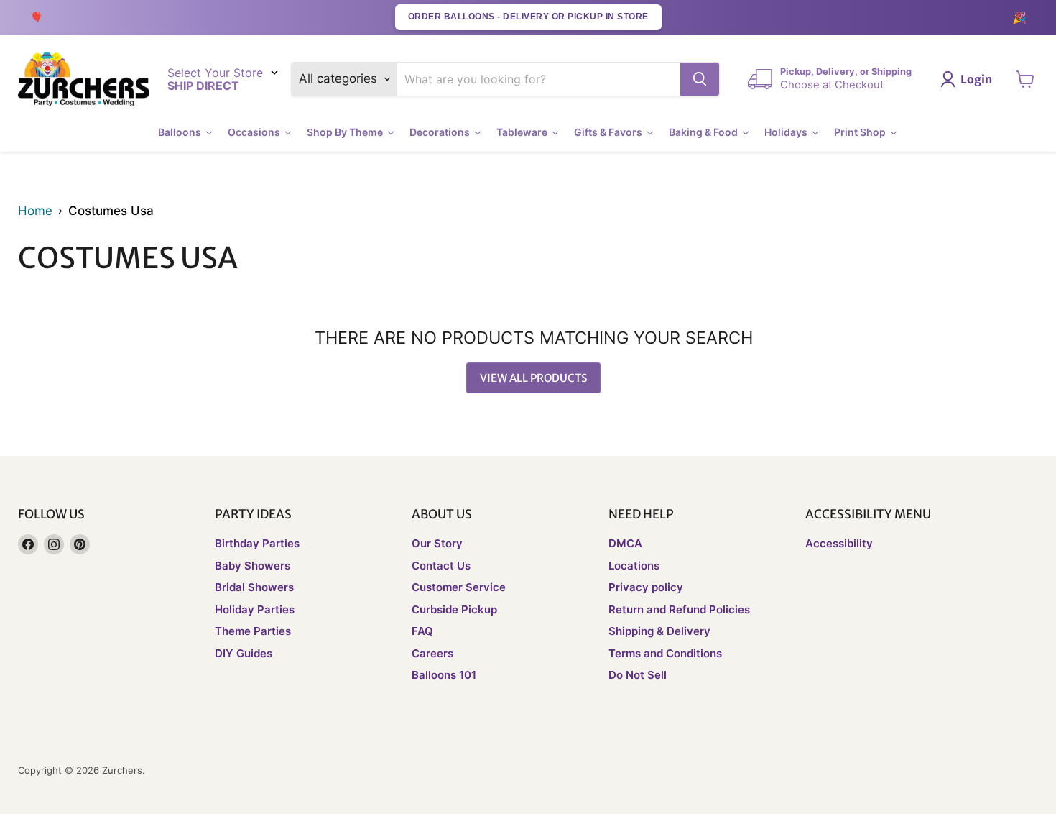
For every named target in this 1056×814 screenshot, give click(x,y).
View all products (533, 378)
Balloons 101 (444, 675)
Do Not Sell (637, 675)
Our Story (437, 543)
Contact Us (441, 565)
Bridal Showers (254, 587)
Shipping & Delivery (659, 631)
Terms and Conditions (665, 653)
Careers (432, 653)
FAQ (422, 631)
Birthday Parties (257, 543)
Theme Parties (253, 631)
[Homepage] (83, 79)
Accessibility (839, 543)
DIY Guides (243, 653)
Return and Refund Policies (679, 609)
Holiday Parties (255, 609)
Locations (633, 565)
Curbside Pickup (454, 609)
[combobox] (539, 79)
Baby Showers (252, 565)
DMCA (625, 543)
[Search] (699, 79)
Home (35, 211)
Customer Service (459, 587)
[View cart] (1025, 79)
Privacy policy (645, 587)
